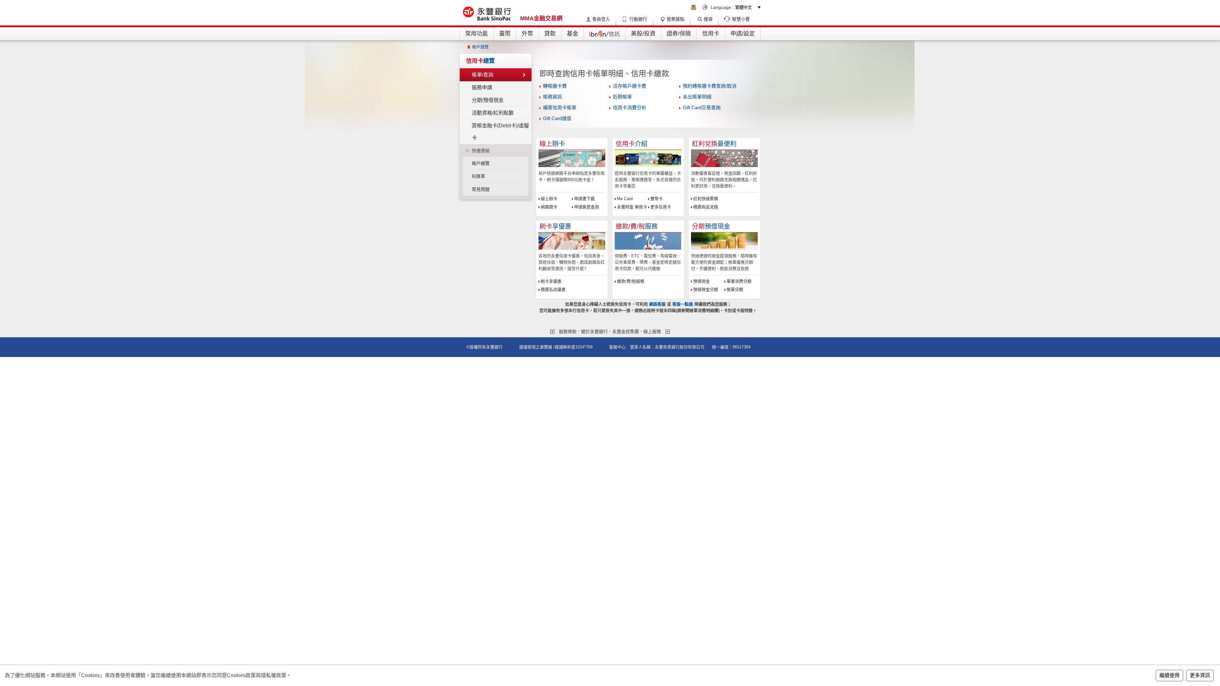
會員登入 (601, 19)
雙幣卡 (656, 198)
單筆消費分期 (739, 281)
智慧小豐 (741, 19)
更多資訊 (1200, 675)
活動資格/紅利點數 (493, 113)
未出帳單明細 (697, 96)
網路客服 (657, 304)
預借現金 (701, 281)
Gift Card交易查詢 (702, 107)
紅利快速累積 (705, 198)
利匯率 (478, 176)
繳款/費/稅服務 (630, 281)
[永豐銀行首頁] (487, 14)
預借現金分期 (705, 289)
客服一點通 (682, 304)
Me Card (625, 198)
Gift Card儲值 (557, 118)
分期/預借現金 (488, 100)
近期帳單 (622, 96)
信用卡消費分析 (629, 107)
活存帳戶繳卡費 (629, 86)
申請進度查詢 (586, 207)
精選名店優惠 (553, 289)
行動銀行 (638, 19)
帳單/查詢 (482, 74)
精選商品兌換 (705, 207)
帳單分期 (735, 289)
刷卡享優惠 (551, 281)
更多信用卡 (660, 207)
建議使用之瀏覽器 (535, 347)
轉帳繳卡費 (555, 86)
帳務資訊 (552, 96)
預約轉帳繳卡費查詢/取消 (709, 86)
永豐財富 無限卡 (632, 207)
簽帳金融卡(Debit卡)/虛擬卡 (500, 131)
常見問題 (481, 189)
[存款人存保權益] (693, 7)
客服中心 (617, 347)
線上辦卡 (549, 198)
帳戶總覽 (480, 46)
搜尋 (708, 19)
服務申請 (482, 87)
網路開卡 (549, 207)
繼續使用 (1169, 675)
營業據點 (675, 19)
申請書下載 (584, 198)
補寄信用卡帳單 (559, 107)
